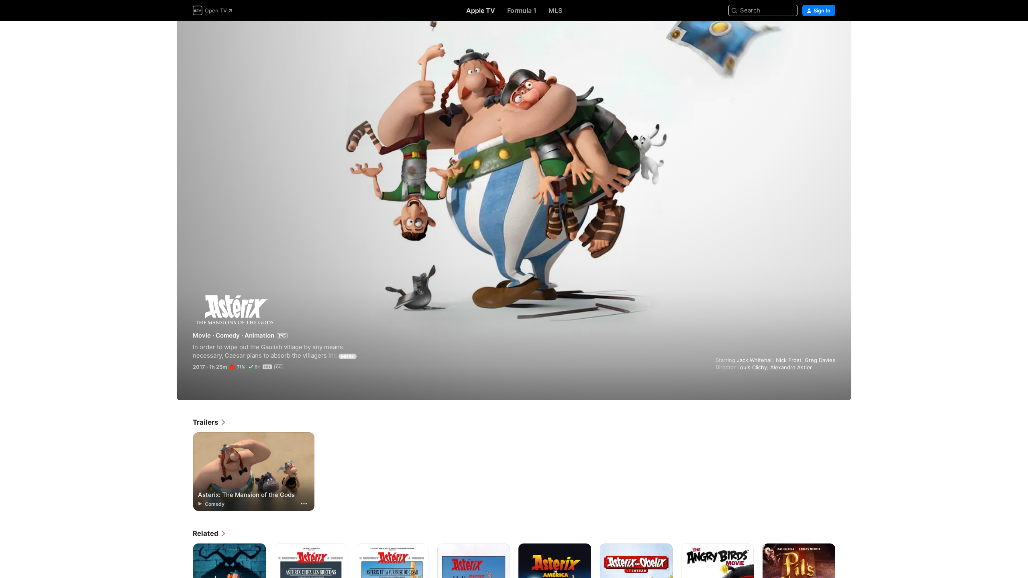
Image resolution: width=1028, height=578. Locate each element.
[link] (209, 422)
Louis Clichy (752, 367)
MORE (347, 356)
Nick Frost (789, 360)
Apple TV (480, 10)
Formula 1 (521, 10)
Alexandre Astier (791, 367)
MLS (555, 10)
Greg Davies (820, 360)
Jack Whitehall (755, 360)
